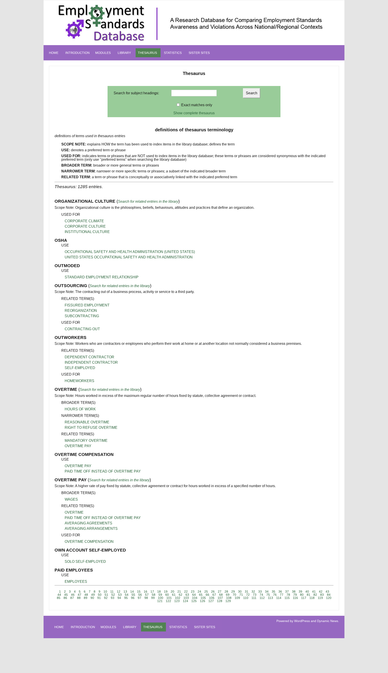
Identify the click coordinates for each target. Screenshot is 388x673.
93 (112, 598)
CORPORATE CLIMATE (84, 221)
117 (303, 598)
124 (185, 601)
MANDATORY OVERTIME (86, 440)
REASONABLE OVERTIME (87, 422)
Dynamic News (327, 621)
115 (287, 598)
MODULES (103, 53)
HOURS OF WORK (80, 409)
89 (85, 598)
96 (132, 598)
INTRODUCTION (77, 53)
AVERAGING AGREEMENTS (88, 523)
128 (219, 601)
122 (168, 601)
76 (275, 594)
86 (65, 598)
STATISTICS (173, 53)
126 (202, 601)
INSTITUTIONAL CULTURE (87, 232)
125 (194, 601)
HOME (53, 53)
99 (153, 598)
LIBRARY (124, 53)
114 (278, 598)
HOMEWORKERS (79, 381)
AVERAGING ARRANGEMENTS (91, 528)
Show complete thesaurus (194, 113)
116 (295, 598)
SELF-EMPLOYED (80, 368)
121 (160, 601)
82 (315, 594)
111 (253, 598)
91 (99, 598)
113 (270, 598)
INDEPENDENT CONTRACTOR (91, 362)
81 (308, 594)
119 (320, 598)
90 (92, 598)
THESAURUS (147, 53)
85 (58, 598)
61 (174, 594)
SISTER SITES (199, 53)
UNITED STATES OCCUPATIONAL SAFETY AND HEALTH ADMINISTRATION (129, 257)
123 (177, 601)
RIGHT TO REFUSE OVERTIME (91, 427)
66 (207, 594)
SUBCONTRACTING (82, 316)
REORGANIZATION (81, 310)
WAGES (71, 499)
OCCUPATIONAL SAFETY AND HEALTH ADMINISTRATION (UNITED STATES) (130, 252)
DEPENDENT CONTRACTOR (89, 357)
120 (328, 598)
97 (139, 598)
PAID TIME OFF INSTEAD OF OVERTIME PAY (103, 471)
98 (146, 598)
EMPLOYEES (76, 581)
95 (126, 598)
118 (312, 598)
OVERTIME (74, 512)
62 (180, 594)
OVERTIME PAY (78, 446)
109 (237, 598)
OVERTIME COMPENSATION (89, 541)
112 (262, 598)
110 (245, 598)
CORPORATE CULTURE (85, 226)
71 (241, 594)
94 (119, 598)
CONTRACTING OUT (82, 329)
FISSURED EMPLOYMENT (87, 305)
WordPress (302, 621)
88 (79, 598)
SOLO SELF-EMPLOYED (85, 561)
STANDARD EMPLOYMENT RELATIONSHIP (102, 277)
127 (211, 601)
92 (106, 598)
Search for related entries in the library (148, 201)
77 (281, 594)
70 (234, 594)
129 (228, 601)
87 (72, 598)
